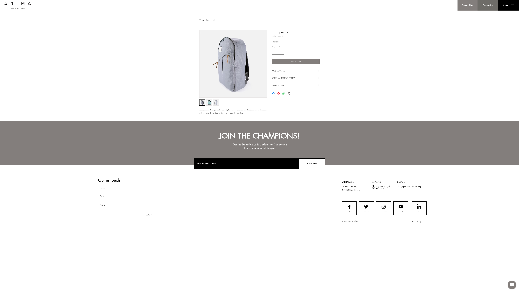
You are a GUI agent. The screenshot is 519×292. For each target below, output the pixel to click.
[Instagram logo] (383, 207)
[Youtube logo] (400, 207)
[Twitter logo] (366, 207)
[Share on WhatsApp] (283, 93)
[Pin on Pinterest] (278, 93)
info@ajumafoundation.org (409, 186)
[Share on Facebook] (273, 93)
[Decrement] (273, 52)
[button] (505, 5)
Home (201, 20)
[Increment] (282, 52)
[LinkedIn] (419, 207)
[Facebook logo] (349, 207)
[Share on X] (288, 93)
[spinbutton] (277, 52)
